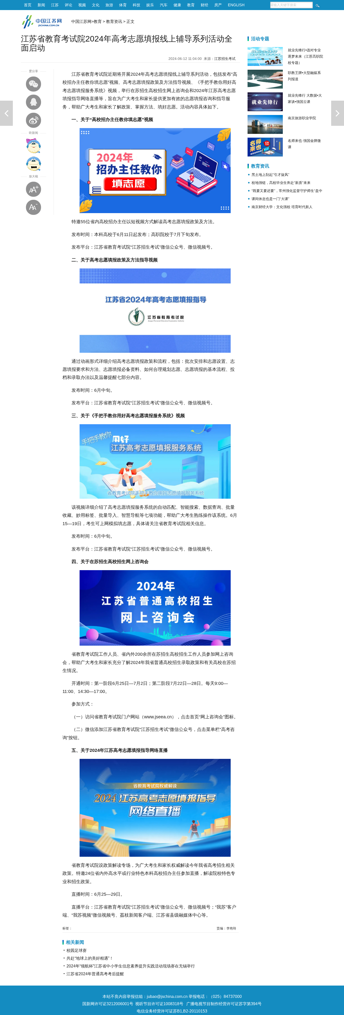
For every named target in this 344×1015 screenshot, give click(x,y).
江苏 (55, 5)
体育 (123, 5)
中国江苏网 (81, 21)
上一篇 (6, 113)
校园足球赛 (76, 950)
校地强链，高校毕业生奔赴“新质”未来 (281, 183)
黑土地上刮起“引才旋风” (270, 175)
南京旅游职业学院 (302, 118)
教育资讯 (114, 21)
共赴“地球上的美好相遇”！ (89, 958)
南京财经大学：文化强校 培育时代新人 (282, 207)
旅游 (109, 5)
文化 (95, 5)
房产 (218, 5)
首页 (27, 5)
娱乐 (150, 5)
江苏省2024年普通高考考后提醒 (95, 974)
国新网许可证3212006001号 (107, 1004)
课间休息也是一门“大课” (270, 199)
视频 (82, 5)
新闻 (41, 5)
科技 (136, 5)
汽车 (163, 5)
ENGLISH (236, 5)
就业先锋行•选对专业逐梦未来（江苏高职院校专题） (305, 56)
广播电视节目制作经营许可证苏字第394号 (224, 1004)
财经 (204, 5)
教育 (191, 5)
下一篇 (337, 113)
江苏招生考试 (224, 59)
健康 (177, 5)
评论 (68, 5)
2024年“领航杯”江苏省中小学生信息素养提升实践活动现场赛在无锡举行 (130, 966)
